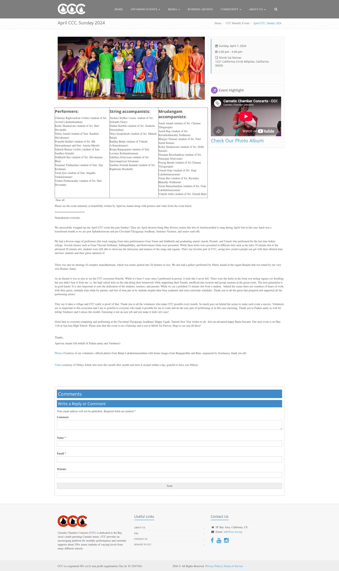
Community (230, 9)
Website (61, 469)
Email (61, 453)
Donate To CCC (142, 544)
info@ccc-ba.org (233, 532)
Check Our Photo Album (237, 140)
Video (58, 365)
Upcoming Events (144, 9)
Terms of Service (233, 566)
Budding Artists (200, 9)
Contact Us (140, 538)
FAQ (136, 533)
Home (119, 9)
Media (173, 9)
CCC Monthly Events (237, 23)
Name (61, 438)
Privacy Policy (213, 566)
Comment (63, 417)
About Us (256, 9)
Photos (58, 353)
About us (139, 527)
